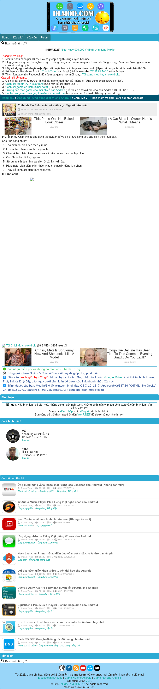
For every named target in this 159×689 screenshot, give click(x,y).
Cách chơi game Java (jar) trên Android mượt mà (35, 93)
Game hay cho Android (107, 677)
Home (5, 37)
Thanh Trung (49, 71)
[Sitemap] (90, 670)
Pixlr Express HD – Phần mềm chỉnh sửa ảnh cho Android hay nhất (61, 622)
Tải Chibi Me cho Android (21, 345)
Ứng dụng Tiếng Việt (67, 491)
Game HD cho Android (78, 677)
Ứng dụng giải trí (47, 491)
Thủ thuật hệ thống (27, 491)
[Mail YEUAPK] (97, 670)
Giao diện (23, 560)
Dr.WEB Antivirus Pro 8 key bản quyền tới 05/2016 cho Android (58, 587)
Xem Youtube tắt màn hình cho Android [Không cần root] (54, 519)
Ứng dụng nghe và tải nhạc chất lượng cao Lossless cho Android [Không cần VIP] (71, 484)
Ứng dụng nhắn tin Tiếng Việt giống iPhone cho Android (54, 536)
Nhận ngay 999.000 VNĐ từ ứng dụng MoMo (87, 49)
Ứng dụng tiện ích (27, 542)
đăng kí (84, 411)
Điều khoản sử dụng (50, 677)
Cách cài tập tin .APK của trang (24, 83)
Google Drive (113, 377)
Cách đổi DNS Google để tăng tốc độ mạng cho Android (54, 639)
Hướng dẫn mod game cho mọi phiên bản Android (35, 90)
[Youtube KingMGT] (83, 670)
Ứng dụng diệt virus (28, 594)
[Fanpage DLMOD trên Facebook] (69, 670)
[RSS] (76, 670)
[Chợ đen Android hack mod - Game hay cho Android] (62, 670)
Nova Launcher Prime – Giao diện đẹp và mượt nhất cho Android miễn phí (65, 553)
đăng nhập (66, 411)
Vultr (88, 680)
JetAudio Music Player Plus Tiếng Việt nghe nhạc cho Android (58, 502)
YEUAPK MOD (99, 71)
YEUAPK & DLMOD (72, 683)
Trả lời (26, 440)
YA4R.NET (83, 414)
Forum (44, 37)
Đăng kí (18, 37)
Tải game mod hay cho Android (100, 74)
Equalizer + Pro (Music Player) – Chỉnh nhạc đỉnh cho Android (58, 605)
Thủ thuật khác (25, 525)
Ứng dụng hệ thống (48, 645)
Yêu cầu (32, 37)
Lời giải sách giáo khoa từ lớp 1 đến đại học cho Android (55, 570)
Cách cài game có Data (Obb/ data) (26, 86)
